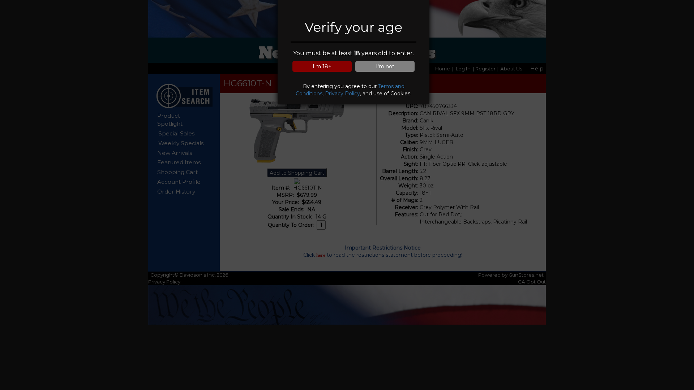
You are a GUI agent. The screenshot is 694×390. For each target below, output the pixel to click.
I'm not (385, 66)
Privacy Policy (342, 93)
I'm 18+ (322, 66)
